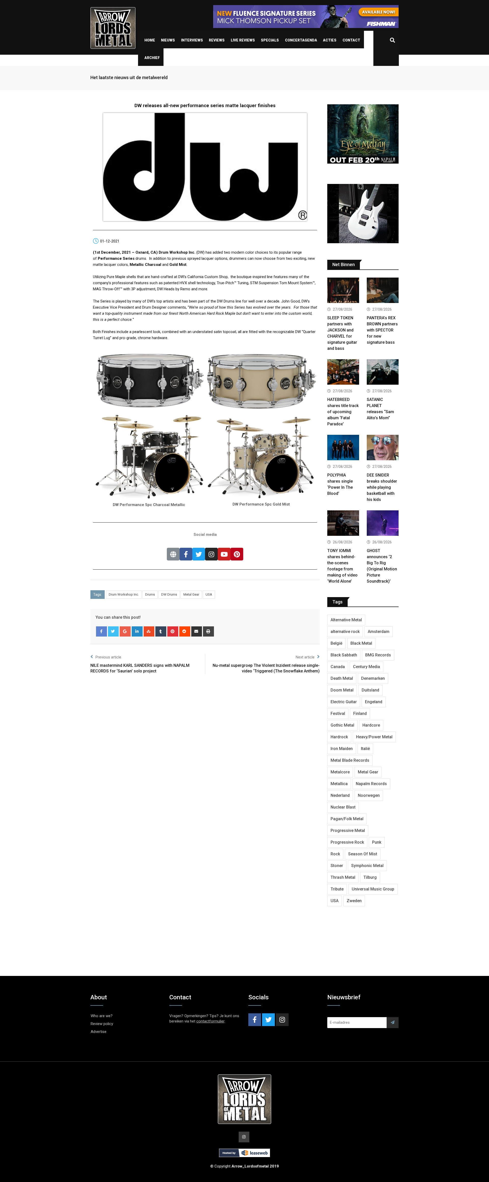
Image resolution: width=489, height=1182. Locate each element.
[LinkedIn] (137, 631)
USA (209, 594)
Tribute (337, 889)
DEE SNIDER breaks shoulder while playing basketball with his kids (382, 487)
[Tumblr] (160, 631)
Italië (365, 748)
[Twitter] (198, 554)
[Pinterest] (236, 554)
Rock (335, 854)
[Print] (208, 631)
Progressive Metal (348, 830)
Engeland (373, 701)
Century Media (366, 666)
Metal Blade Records (350, 760)
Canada (338, 666)
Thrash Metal (343, 877)
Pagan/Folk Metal (347, 818)
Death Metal (342, 678)
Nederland (340, 795)
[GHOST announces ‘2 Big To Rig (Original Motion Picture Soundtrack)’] (383, 523)
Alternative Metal (346, 619)
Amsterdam (378, 631)
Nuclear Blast (343, 807)
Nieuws (168, 40)
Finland (360, 713)
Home (149, 40)
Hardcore (371, 725)
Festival (338, 713)
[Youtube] (224, 554)
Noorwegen (369, 795)
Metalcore (340, 772)
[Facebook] (186, 554)
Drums (150, 594)
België (336, 643)
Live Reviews (243, 40)
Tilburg (370, 877)
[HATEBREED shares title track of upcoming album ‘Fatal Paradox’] (343, 372)
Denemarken (373, 678)
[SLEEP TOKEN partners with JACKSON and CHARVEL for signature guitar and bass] (343, 291)
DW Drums (169, 594)
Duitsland (370, 690)
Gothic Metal (342, 725)
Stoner (337, 865)
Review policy (102, 1023)
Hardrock (339, 736)
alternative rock (345, 631)
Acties (329, 40)
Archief (152, 58)
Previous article (108, 657)
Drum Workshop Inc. (124, 594)
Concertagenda (301, 40)
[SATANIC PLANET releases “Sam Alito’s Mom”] (383, 372)
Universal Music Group (373, 889)
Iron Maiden (342, 748)
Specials (270, 40)
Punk (376, 842)
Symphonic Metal (367, 865)
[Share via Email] (196, 631)
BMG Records (378, 655)
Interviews (192, 40)
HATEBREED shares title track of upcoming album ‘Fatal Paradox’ (343, 411)
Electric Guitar (344, 701)
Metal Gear (191, 594)
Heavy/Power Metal (374, 736)
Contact (351, 40)
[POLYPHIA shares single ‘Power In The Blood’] (343, 448)
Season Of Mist (362, 854)
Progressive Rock (347, 842)
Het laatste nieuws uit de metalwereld (129, 77)
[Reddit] (184, 631)
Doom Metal (342, 690)
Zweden (354, 900)
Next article (305, 657)
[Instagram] (211, 554)
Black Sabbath (344, 655)
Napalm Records (371, 783)
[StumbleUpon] (149, 631)
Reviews (217, 40)
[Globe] (173, 554)
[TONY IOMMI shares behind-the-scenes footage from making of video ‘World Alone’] (343, 523)
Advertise (98, 1031)
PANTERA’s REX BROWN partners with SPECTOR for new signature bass (382, 330)
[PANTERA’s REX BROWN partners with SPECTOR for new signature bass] (383, 291)
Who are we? (102, 1016)
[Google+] (125, 631)
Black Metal (361, 643)
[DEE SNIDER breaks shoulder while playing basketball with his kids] (383, 448)
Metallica (339, 783)
